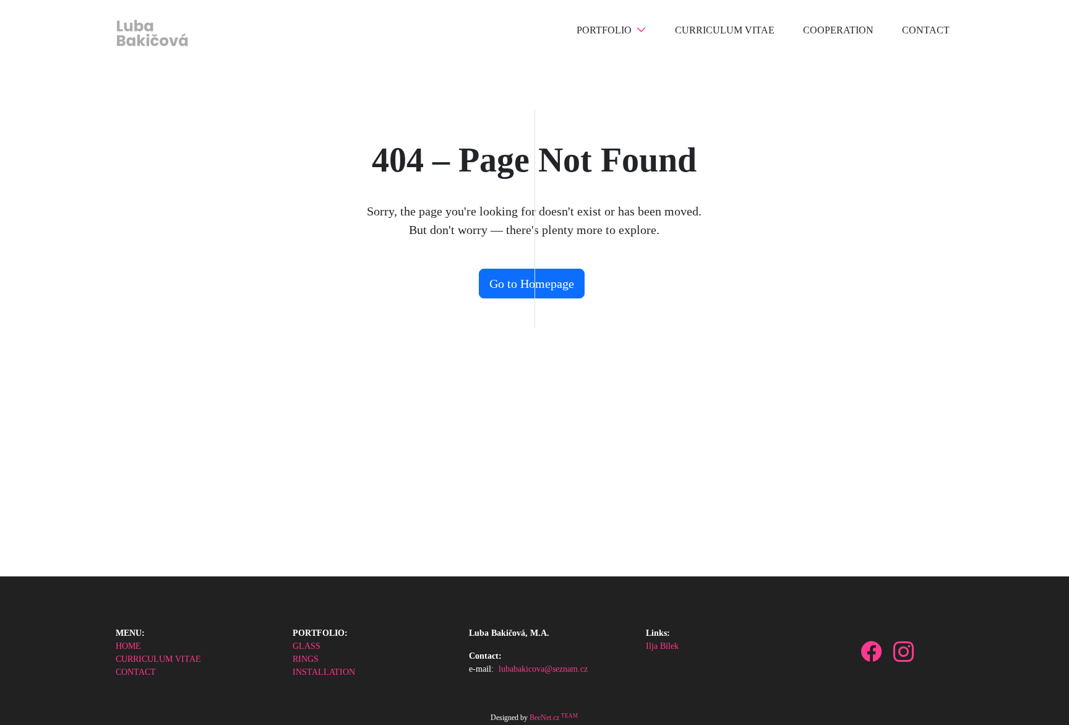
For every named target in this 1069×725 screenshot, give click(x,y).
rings (306, 659)
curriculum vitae (725, 30)
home (128, 646)
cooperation (838, 30)
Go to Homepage (531, 283)
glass (306, 646)
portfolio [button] (604, 30)
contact (926, 30)
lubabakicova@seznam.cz (543, 669)
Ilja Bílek (662, 646)
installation (324, 672)
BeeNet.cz (544, 717)
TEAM (569, 716)
